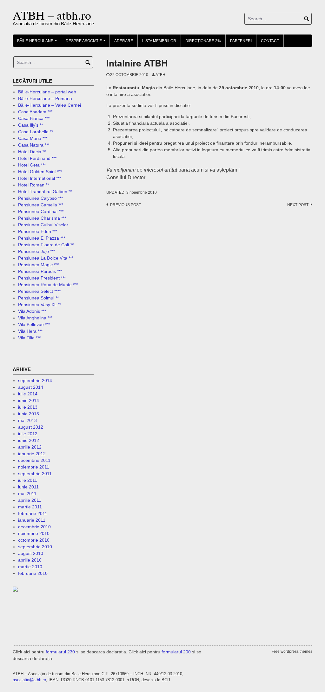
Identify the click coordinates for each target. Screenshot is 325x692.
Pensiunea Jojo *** (36, 251)
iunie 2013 (28, 413)
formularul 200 (176, 651)
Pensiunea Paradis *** (40, 271)
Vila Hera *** (30, 331)
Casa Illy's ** (30, 125)
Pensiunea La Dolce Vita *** (45, 258)
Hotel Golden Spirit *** (40, 171)
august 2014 (30, 387)
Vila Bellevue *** (34, 324)
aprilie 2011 (29, 500)
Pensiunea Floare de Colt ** (46, 244)
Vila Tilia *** (29, 337)
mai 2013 (27, 420)
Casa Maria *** (32, 138)
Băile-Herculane (38, 43)
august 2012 (30, 427)
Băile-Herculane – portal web (47, 91)
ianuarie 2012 (32, 453)
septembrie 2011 (35, 473)
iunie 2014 (28, 400)
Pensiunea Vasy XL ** (39, 304)
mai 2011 (27, 493)
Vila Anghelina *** (35, 317)
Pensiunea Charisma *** (42, 218)
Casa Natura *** (34, 145)
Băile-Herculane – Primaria (45, 98)
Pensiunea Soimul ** (38, 297)
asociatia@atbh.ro (29, 679)
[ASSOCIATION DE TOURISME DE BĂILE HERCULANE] (28, 588)
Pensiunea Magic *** (38, 264)
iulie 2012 (27, 433)
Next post (297, 205)
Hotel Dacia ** (32, 151)
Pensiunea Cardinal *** (40, 211)
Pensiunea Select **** (39, 291)
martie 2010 (30, 566)
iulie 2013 (27, 407)
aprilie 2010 (30, 560)
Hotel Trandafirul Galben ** (45, 191)
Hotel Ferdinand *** (37, 158)
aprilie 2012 (30, 447)
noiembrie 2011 (33, 466)
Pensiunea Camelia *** (40, 204)
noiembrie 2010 (34, 533)
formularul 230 (60, 651)
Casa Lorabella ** (35, 131)
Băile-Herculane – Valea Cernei (49, 105)
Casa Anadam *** (35, 111)
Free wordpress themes (292, 651)
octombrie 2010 (34, 540)
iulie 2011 (27, 480)
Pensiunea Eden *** (37, 231)
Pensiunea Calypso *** (40, 198)
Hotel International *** (39, 178)
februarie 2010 (33, 573)
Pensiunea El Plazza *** (41, 238)
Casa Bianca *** (34, 118)
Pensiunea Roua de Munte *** (48, 284)
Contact (270, 41)
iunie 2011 (28, 486)
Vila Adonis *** (32, 311)
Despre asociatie (87, 43)
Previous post (125, 205)
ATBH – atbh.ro (52, 15)
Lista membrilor (159, 41)
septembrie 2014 (35, 380)
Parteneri (241, 41)
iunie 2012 (28, 440)
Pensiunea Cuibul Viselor (43, 224)
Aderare (123, 41)
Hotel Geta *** (32, 164)
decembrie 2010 (34, 526)
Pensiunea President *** (42, 277)
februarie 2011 (32, 513)
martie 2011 (30, 506)
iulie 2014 (27, 393)
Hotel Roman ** (33, 184)
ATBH (160, 74)
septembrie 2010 (35, 546)
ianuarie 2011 (31, 520)
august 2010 (30, 553)
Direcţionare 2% (203, 41)
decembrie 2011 (34, 460)
